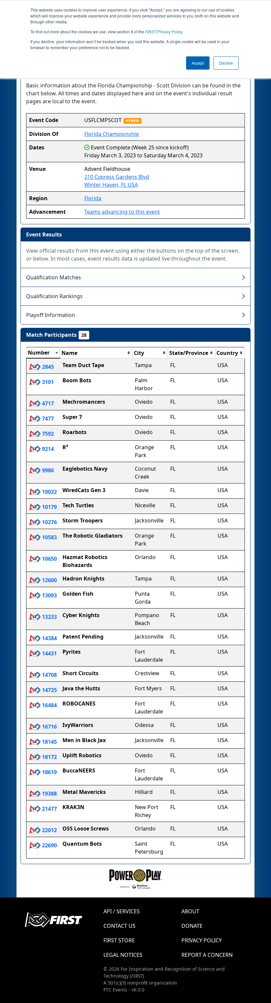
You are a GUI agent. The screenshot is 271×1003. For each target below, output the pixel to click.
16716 (49, 726)
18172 (49, 757)
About (190, 911)
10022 (49, 491)
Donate (192, 925)
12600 (49, 580)
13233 (49, 616)
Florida (92, 198)
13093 (49, 595)
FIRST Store (119, 940)
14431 (49, 653)
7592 (47, 433)
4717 (47, 403)
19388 (49, 793)
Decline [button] (226, 63)
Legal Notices (122, 954)
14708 (49, 674)
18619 (49, 772)
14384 (49, 638)
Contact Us (119, 925)
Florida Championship (111, 134)
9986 (47, 470)
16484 (49, 705)
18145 (49, 741)
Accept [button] (198, 63)
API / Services (121, 911)
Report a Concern (207, 954)
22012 (49, 830)
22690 (49, 845)
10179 (49, 507)
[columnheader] (43, 353)
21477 (49, 808)
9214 (47, 449)
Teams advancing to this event (122, 211)
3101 (47, 382)
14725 (49, 690)
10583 (49, 537)
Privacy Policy (163, 31)
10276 (49, 522)
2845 (47, 366)
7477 (47, 418)
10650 (49, 558)
